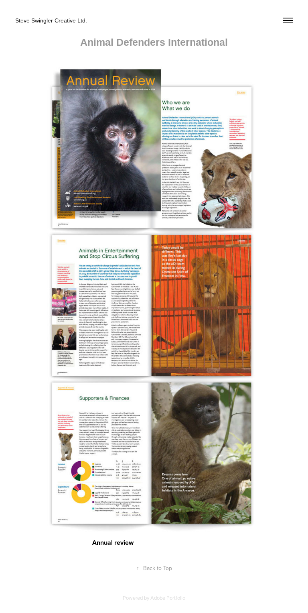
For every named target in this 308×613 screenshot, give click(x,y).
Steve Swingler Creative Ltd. (51, 20)
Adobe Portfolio (167, 597)
